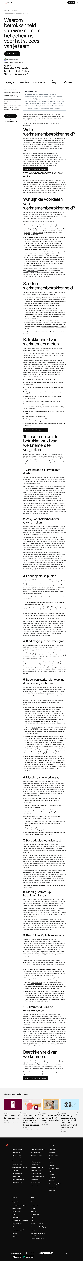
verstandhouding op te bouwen (50, 711)
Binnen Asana (35, 1214)
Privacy (33, 1230)
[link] (6, 11)
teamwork (45, 787)
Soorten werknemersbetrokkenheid (12, 99)
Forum (14, 1214)
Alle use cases (35, 1186)
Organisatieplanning (37, 1167)
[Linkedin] (43, 1253)
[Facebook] (49, 1253)
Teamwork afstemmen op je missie (35, 169)
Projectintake (34, 1179)
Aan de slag (71, 2)
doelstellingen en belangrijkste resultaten (35, 488)
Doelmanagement (36, 1159)
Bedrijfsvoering (53, 1155)
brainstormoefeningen (53, 821)
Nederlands (31, 1253)
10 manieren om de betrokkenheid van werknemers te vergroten (12, 106)
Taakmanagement (36, 1182)
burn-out (43, 184)
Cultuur (33, 1217)
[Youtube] (52, 1253)
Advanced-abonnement (19, 1167)
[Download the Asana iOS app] (17, 1256)
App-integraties (17, 1173)
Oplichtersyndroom (31, 964)
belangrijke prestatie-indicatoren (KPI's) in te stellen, (39, 973)
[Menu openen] (77, 2)
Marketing (52, 1152)
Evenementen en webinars (20, 1220)
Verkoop (51, 1165)
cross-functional (60, 326)
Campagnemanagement (38, 1149)
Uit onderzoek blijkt (42, 253)
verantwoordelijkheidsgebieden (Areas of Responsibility (48, 554)
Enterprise (15, 1170)
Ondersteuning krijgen (19, 1205)
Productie (51, 1180)
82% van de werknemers (45, 1018)
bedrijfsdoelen (40, 479)
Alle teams (52, 1190)
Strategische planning (37, 1176)
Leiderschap (34, 1205)
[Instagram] (46, 1253)
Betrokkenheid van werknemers (11, 109)
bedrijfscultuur (38, 303)
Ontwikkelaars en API (18, 1230)
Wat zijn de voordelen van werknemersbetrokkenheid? (11, 96)
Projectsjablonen (17, 1223)
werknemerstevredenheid (31, 241)
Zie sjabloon (10, 116)
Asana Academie (17, 1208)
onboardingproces (38, 232)
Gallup (35, 229)
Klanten (33, 1208)
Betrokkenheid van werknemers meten (11, 102)
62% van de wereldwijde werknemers (34, 939)
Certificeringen (16, 1211)
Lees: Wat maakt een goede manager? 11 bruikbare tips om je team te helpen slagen (44, 886)
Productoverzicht (17, 1149)
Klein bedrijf (52, 1149)
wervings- (27, 232)
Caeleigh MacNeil (12, 59)
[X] (40, 1253)
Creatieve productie (36, 1155)
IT (49, 1159)
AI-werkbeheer (16, 1176)
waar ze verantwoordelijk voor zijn (51, 526)
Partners (14, 1233)
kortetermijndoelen (50, 969)
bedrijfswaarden (50, 303)
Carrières (33, 1211)
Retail (50, 1171)
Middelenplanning (36, 1173)
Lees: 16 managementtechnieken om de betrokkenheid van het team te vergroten (43, 332)
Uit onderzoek (27, 477)
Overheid (51, 1174)
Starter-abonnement (18, 1164)
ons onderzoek (32, 153)
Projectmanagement (18, 1179)
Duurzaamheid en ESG (37, 1238)
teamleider (35, 460)
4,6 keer (61, 899)
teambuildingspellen (48, 326)
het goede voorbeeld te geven (53, 1041)
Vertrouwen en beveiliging (38, 1227)
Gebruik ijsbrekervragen (31, 816)
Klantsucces (16, 1227)
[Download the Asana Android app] (28, 1256)
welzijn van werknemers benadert (48, 857)
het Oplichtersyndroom (33, 184)
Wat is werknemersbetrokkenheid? (12, 92)
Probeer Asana (12, 54)
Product (51, 1162)
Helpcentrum (16, 1202)
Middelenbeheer (17, 1182)
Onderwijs (52, 1177)
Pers (32, 1220)
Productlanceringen (36, 1170)
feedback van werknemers (57, 766)
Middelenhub (16, 1217)
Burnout (25, 1027)
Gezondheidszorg (54, 1168)
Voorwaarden (62, 1253)
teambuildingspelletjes (38, 821)
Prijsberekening (17, 1161)
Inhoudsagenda (35, 1152)
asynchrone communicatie (32, 754)
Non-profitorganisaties (55, 1184)
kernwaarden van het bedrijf (43, 848)
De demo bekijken (9, 121)
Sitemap (14, 1236)
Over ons (33, 1202)
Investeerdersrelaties (37, 1223)
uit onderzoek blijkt (32, 270)
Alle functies (16, 1152)
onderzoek (53, 541)
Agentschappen (53, 1187)
